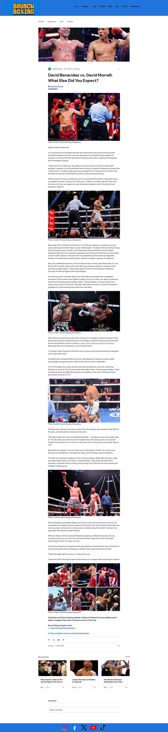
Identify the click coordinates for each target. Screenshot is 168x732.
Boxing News (52, 21)
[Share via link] (63, 640)
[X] (84, 727)
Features (70, 21)
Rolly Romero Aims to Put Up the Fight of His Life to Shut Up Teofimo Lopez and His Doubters (52, 680)
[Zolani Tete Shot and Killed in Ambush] (84, 668)
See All (127, 656)
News (61, 21)
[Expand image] (60, 575)
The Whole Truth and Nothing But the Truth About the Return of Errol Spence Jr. (114, 680)
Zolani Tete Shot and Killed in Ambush (83, 680)
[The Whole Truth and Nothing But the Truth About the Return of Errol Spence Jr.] (116, 668)
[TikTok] (102, 727)
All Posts (41, 21)
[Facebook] (74, 727)
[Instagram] (65, 727)
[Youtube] (93, 727)
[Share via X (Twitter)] (54, 640)
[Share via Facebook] (49, 640)
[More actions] (119, 69)
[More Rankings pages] (89, 6)
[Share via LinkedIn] (58, 640)
